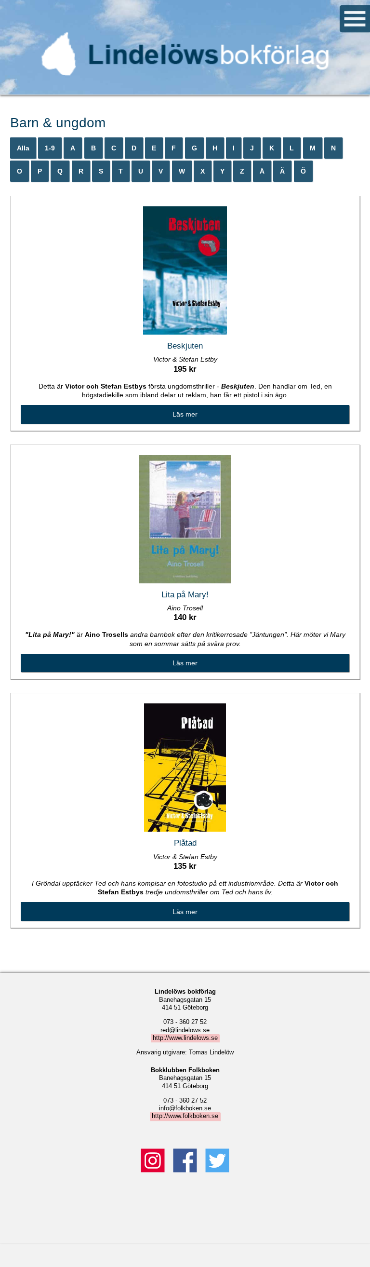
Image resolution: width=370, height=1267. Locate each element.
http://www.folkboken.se (185, 1116)
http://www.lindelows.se (185, 1038)
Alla (23, 148)
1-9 (50, 148)
